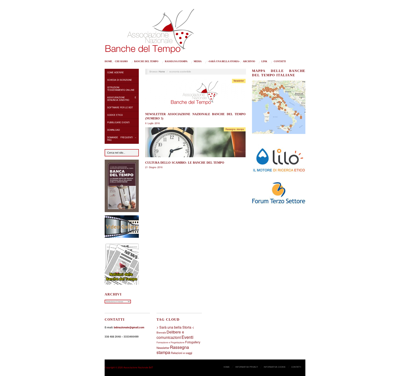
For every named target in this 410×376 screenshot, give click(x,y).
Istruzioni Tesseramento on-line (121, 88)
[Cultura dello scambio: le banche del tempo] (195, 143)
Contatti (280, 61)
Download (113, 129)
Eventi (187, 337)
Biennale (161, 332)
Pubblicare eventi (118, 122)
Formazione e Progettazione (170, 342)
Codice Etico (115, 114)
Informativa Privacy (246, 366)
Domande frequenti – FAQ (121, 138)
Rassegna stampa (176, 61)
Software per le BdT (120, 107)
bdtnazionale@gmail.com (129, 327)
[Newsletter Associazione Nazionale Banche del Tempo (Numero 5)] (195, 95)
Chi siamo (121, 61)
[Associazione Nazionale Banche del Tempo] (150, 30)
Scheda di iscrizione (119, 79)
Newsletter (239, 80)
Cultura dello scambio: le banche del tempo (184, 162)
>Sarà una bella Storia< (224, 61)
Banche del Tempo (146, 61)
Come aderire (115, 72)
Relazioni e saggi (181, 353)
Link (264, 61)
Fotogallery (192, 342)
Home (108, 61)
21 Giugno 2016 (154, 167)
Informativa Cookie (275, 366)
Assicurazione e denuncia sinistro (121, 98)
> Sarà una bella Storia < (175, 327)
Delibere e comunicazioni (170, 334)
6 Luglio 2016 (152, 123)
